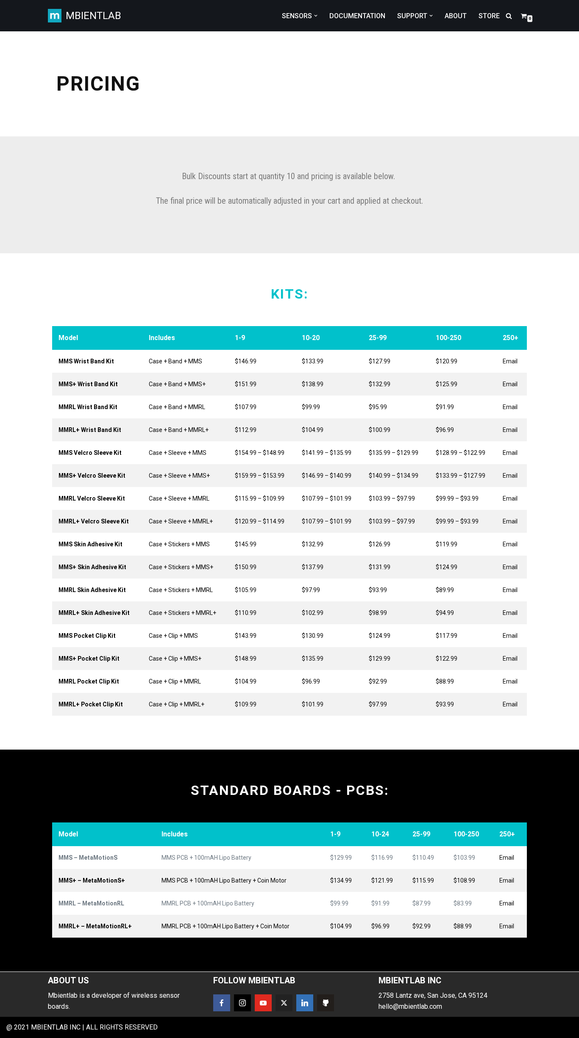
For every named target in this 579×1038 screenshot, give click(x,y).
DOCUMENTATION (357, 16)
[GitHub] (325, 1002)
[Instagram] (242, 1002)
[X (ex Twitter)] (284, 1002)
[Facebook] (221, 1002)
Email (510, 361)
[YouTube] (263, 1002)
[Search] (509, 16)
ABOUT (456, 16)
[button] (315, 15)
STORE (489, 16)
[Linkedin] (304, 1002)
